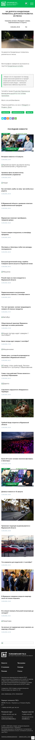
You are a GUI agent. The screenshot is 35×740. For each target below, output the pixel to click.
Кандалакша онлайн (15, 66)
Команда (20, 667)
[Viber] (13, 118)
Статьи (20, 671)
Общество (29, 112)
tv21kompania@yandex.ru (8, 718)
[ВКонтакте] (5, 118)
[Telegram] (10, 118)
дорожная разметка (18, 112)
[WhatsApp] (15, 118)
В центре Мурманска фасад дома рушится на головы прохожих (15, 93)
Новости (4, 663)
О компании (5, 667)
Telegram (25, 105)
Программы (21, 663)
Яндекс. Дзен (6, 107)
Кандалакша (5, 112)
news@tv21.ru (26, 718)
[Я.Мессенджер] (2, 118)
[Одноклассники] (8, 118)
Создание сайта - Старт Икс (25, 736)
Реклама (4, 671)
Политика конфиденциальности (9, 736)
